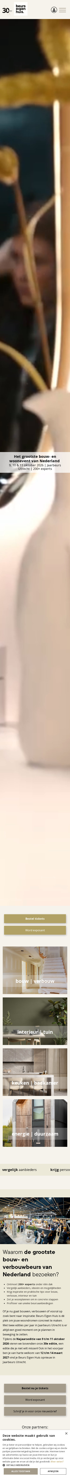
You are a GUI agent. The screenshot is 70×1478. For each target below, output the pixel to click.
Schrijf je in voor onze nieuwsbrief (35, 1411)
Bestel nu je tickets (35, 1388)
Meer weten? (57, 1461)
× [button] (66, 1433)
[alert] (35, 1454)
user (54, 10)
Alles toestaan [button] (20, 1471)
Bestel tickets (35, 919)
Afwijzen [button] (53, 1471)
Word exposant (35, 930)
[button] (35, 1465)
